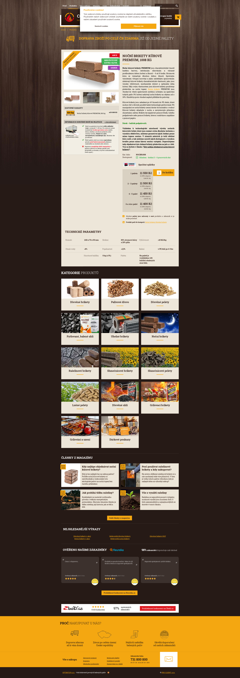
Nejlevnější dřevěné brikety (119, 536)
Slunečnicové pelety (160, 370)
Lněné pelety (80, 405)
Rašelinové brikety (80, 370)
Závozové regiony (90, 658)
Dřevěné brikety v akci (82, 536)
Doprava (86, 661)
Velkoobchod (115, 6)
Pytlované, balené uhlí (80, 336)
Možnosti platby (113, 658)
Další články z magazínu (119, 518)
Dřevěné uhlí (120, 405)
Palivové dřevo (120, 302)
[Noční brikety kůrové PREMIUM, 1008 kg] (91, 71)
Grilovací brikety (160, 405)
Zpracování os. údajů (115, 664)
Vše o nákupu (85, 6)
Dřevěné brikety (161, 222)
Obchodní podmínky (91, 664)
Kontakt (126, 6)
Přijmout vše (139, 26)
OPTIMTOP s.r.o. (68, 673)
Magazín (96, 6)
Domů (63, 30)
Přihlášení (147, 6)
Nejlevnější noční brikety (120, 539)
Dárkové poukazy (120, 439)
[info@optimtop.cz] (169, 659)
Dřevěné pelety (160, 302)
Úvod (64, 6)
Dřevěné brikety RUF (158, 536)
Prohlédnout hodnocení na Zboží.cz (158, 608)
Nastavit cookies (101, 26)
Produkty (73, 6)
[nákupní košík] (178, 17)
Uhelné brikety (120, 336)
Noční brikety (154, 89)
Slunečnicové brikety (120, 370)
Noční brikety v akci (82, 539)
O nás (105, 6)
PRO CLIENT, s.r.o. (168, 673)
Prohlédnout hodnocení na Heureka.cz (119, 593)
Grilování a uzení (80, 439)
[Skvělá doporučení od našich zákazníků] (164, 631)
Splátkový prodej (113, 661)
